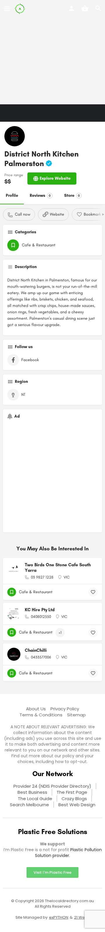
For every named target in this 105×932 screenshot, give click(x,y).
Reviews (40, 195)
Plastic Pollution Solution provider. (68, 852)
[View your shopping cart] (85, 8)
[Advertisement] (52, 52)
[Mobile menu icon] (7, 8)
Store (72, 195)
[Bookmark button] (93, 592)
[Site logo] (20, 8)
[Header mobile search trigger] (98, 8)
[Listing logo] (14, 136)
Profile (12, 195)
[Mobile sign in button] (71, 8)
